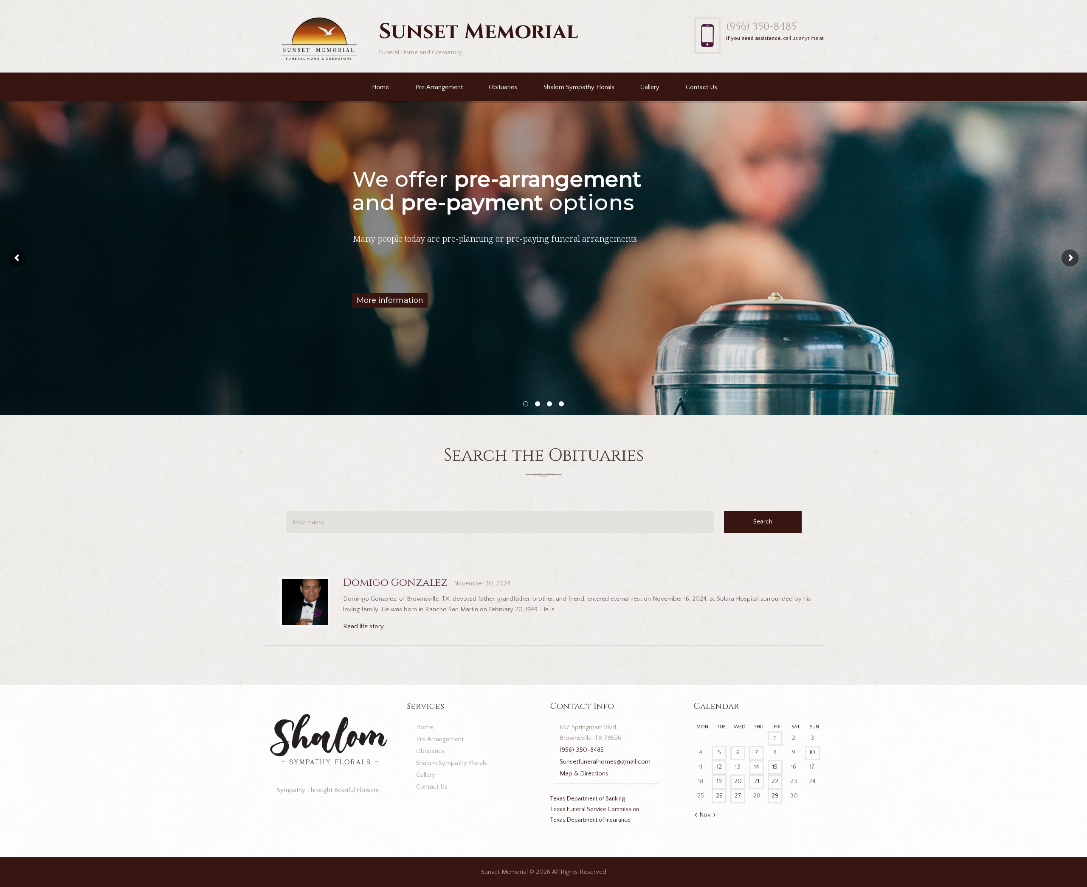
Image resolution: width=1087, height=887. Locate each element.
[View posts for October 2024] (696, 815)
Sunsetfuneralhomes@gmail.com (605, 761)
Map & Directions (584, 773)
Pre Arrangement (439, 87)
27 (738, 795)
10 (812, 752)
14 (756, 766)
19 (719, 781)
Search (762, 521)
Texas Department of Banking (587, 798)
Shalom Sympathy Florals (579, 87)
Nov (705, 814)
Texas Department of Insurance (590, 820)
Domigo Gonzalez (395, 583)
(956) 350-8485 (761, 27)
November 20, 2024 (482, 583)
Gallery (649, 87)
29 (775, 795)
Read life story (363, 626)
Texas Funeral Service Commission (594, 809)
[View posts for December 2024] (714, 815)
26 (719, 795)
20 (738, 781)
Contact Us (701, 87)
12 (719, 766)
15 (774, 766)
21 (756, 781)
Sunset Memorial (504, 872)
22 (775, 781)
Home (380, 87)
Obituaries (503, 87)
